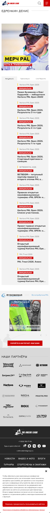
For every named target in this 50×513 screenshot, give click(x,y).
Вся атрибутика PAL (40, 295)
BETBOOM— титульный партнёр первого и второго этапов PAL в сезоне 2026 (30, 178)
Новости (10, 458)
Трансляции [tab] (25, 79)
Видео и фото (26, 458)
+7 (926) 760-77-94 (25, 441)
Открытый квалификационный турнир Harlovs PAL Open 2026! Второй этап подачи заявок (31, 248)
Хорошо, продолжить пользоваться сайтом (25, 504)
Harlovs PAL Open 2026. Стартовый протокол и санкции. (30, 159)
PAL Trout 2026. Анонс (29, 261)
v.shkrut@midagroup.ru (25, 451)
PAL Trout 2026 (25, 254)
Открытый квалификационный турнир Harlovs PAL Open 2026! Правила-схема (31, 280)
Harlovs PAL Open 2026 (29, 84)
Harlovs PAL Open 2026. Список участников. (30, 211)
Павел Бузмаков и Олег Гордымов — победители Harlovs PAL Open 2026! (31, 94)
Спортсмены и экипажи (31, 464)
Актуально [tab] (9, 79)
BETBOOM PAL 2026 (27, 167)
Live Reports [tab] (41, 79)
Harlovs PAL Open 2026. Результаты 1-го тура (30, 142)
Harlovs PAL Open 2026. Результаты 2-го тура (30, 126)
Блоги (41, 458)
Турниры (9, 464)
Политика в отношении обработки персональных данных (24, 510)
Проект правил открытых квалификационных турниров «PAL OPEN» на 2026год (31, 229)
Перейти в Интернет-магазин (24, 343)
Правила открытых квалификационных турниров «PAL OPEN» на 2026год (30, 196)
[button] (46, 471)
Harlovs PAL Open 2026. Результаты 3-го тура (30, 111)
